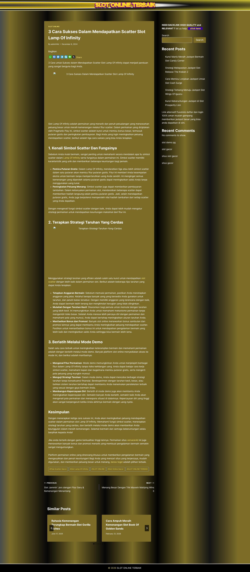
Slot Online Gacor (115, 469)
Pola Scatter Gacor (58, 469)
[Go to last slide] (51, 528)
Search (165, 35)
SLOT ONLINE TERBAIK (137, 469)
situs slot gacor (170, 156)
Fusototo (181, 112)
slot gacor (167, 149)
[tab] (94, 544)
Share (79, 57)
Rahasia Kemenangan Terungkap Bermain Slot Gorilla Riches (70, 524)
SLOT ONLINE (54, 26)
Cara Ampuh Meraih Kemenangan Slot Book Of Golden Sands (122, 524)
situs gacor (167, 163)
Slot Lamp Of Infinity (79, 469)
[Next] (147, 528)
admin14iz (55, 44)
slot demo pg (169, 142)
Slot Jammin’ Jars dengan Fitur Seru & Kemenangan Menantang (64, 487)
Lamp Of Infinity (71, 158)
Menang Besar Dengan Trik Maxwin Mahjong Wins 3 (128, 487)
